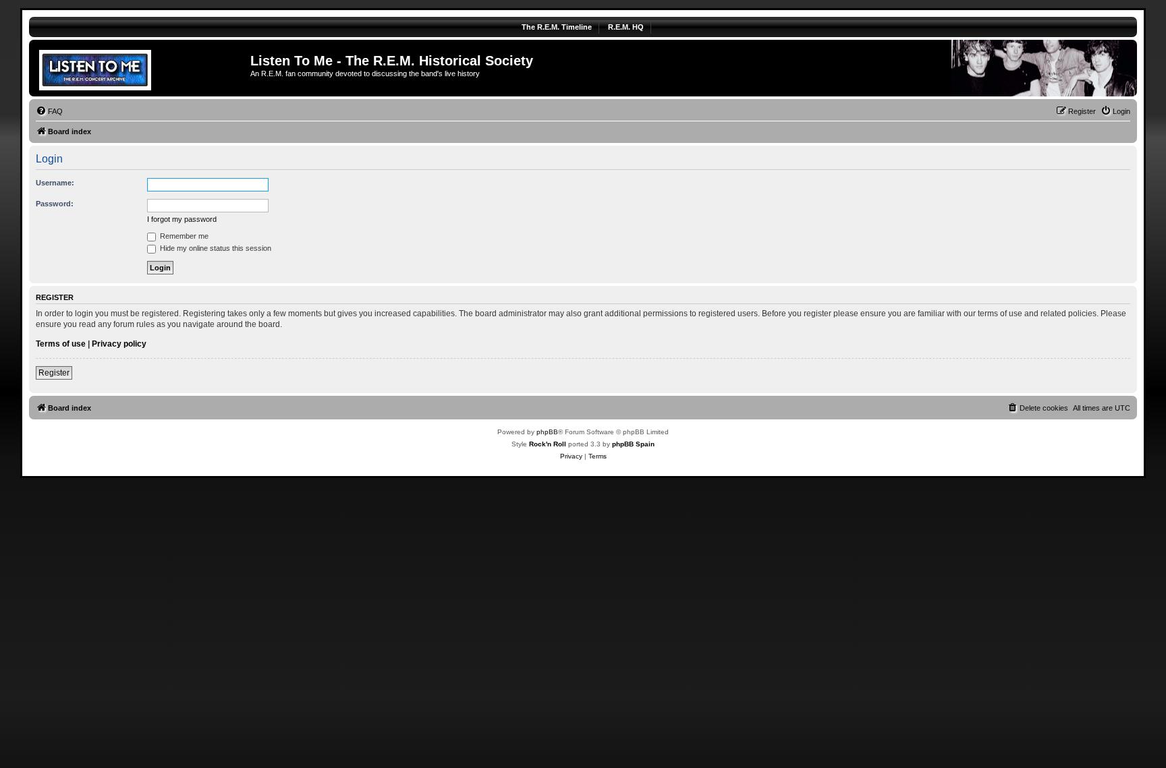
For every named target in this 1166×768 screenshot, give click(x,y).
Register (54, 373)
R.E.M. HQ (626, 27)
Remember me (183, 236)
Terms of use (61, 344)
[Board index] (141, 68)
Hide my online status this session (214, 248)
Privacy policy (119, 344)
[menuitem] (49, 111)
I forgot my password (182, 219)
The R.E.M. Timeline (557, 27)
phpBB (547, 432)
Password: (55, 204)
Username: (55, 183)
